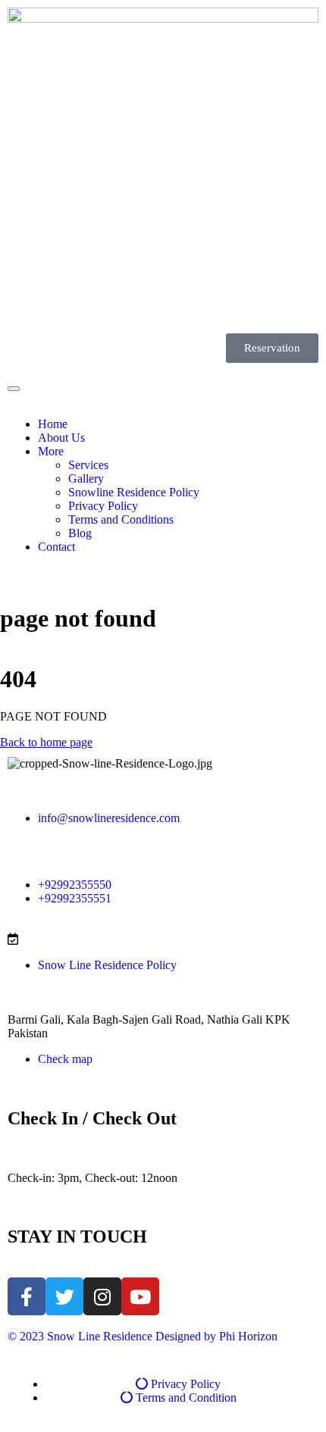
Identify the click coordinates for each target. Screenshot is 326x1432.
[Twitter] (64, 1296)
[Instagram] (102, 1296)
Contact (56, 546)
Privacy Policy (103, 505)
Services (88, 464)
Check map (65, 1058)
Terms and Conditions (121, 519)
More (51, 451)
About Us (61, 437)
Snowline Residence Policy (133, 492)
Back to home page (46, 742)
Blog (80, 533)
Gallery (86, 478)
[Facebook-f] (26, 1296)
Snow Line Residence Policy (107, 964)
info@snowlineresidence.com (109, 817)
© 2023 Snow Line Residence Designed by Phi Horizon (142, 1336)
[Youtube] (140, 1296)
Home (52, 423)
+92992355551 (74, 898)
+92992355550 (74, 884)
